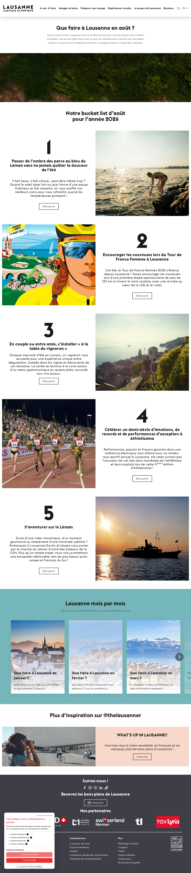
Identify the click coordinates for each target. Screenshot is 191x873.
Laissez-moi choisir (29, 854)
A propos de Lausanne (147, 8)
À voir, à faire (48, 8)
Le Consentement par (29, 866)
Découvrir (49, 206)
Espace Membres (79, 847)
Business (169, 8)
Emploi (74, 851)
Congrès (122, 847)
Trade (121, 851)
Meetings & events (128, 843)
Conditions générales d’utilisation (89, 855)
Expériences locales (120, 8)
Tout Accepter (29, 860)
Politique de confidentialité (85, 858)
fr (183, 8)
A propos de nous (80, 843)
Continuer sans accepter (44, 815)
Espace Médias (126, 855)
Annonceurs (124, 858)
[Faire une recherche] (178, 8)
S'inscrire (142, 756)
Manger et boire (68, 8)
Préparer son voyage (93, 8)
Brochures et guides (129, 862)
